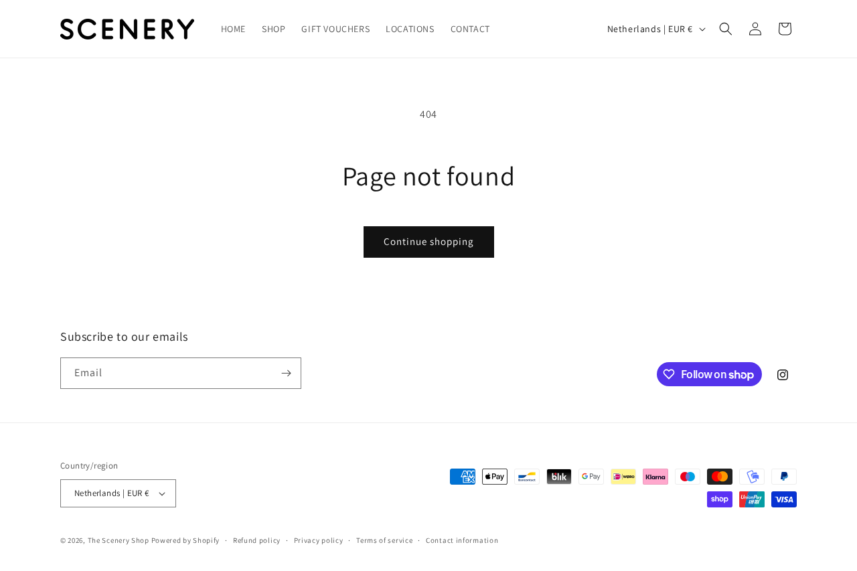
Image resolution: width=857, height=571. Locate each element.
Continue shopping (429, 241)
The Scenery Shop (118, 540)
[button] (726, 29)
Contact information (462, 540)
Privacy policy (318, 540)
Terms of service (384, 540)
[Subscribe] (286, 373)
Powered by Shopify (185, 540)
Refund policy (257, 540)
